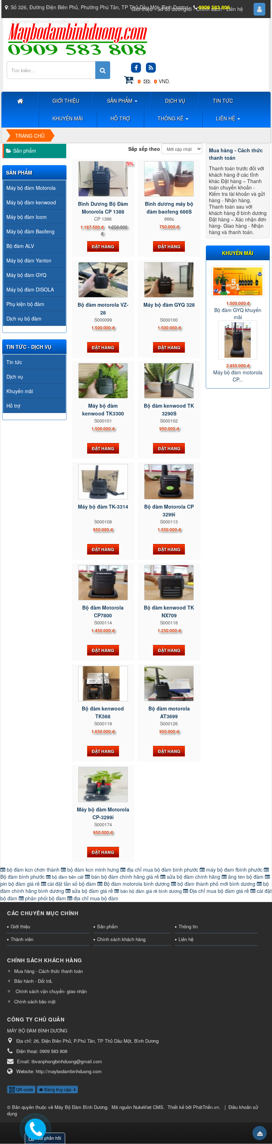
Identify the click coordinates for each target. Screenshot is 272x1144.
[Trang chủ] (21, 100)
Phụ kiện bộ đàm (25, 303)
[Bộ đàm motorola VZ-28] (103, 280)
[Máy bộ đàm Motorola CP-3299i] (103, 784)
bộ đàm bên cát (68, 876)
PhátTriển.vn (206, 1107)
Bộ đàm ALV (20, 245)
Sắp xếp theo (144, 148)
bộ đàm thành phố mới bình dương (216, 883)
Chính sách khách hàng (121, 939)
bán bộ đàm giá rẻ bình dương (151, 891)
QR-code (24, 1089)
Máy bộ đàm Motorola (31, 187)
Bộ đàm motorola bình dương (136, 883)
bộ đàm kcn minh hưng (93, 869)
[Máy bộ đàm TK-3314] (103, 481)
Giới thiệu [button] (65, 100)
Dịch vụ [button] (175, 100)
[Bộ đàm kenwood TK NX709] (169, 582)
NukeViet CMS (148, 1107)
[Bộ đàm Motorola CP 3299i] (169, 481)
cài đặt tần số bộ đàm (71, 883)
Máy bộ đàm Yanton (28, 260)
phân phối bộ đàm (45, 898)
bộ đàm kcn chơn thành (33, 869)
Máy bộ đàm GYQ (26, 274)
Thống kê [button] (171, 118)
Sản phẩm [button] (120, 100)
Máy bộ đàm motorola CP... (237, 376)
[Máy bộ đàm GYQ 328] (169, 280)
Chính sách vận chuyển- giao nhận (50, 991)
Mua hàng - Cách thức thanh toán (48, 971)
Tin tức (14, 362)
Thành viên (22, 939)
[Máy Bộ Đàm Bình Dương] (77, 38)
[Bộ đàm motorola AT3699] (169, 683)
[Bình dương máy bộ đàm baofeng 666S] (169, 179)
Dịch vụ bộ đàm (23, 318)
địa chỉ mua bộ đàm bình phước (162, 869)
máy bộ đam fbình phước (234, 869)
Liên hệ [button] (226, 118)
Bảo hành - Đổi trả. (33, 981)
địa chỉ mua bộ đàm (95, 898)
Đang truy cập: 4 (59, 1089)
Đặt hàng (103, 246)
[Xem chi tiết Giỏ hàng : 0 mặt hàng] (128, 81)
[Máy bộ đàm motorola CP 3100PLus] (238, 340)
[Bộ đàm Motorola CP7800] (103, 582)
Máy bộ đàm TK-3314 (103, 506)
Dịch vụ (14, 376)
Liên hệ (185, 939)
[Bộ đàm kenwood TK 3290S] (169, 380)
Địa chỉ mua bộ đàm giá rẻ (219, 890)
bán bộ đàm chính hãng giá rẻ (125, 876)
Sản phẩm (24, 150)
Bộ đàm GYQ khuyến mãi (237, 313)
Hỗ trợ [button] (120, 118)
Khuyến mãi (19, 391)
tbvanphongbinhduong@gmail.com (50, 21)
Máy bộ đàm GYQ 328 (169, 304)
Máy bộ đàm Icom (26, 216)
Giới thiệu (20, 926)
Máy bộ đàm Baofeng (30, 231)
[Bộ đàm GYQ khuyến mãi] (238, 281)
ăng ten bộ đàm (246, 876)
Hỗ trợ (13, 405)
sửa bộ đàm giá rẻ (92, 890)
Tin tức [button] (223, 100)
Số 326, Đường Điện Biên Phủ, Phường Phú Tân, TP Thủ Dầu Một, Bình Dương (99, 7)
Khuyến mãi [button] (67, 118)
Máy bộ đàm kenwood (31, 202)
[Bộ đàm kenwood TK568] (103, 683)
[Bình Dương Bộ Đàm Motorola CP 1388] (103, 179)
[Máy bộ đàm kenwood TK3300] (103, 380)
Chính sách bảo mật (35, 1001)
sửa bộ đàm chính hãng (193, 876)
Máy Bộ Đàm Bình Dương (81, 1107)
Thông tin (188, 926)
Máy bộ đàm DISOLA (30, 289)
